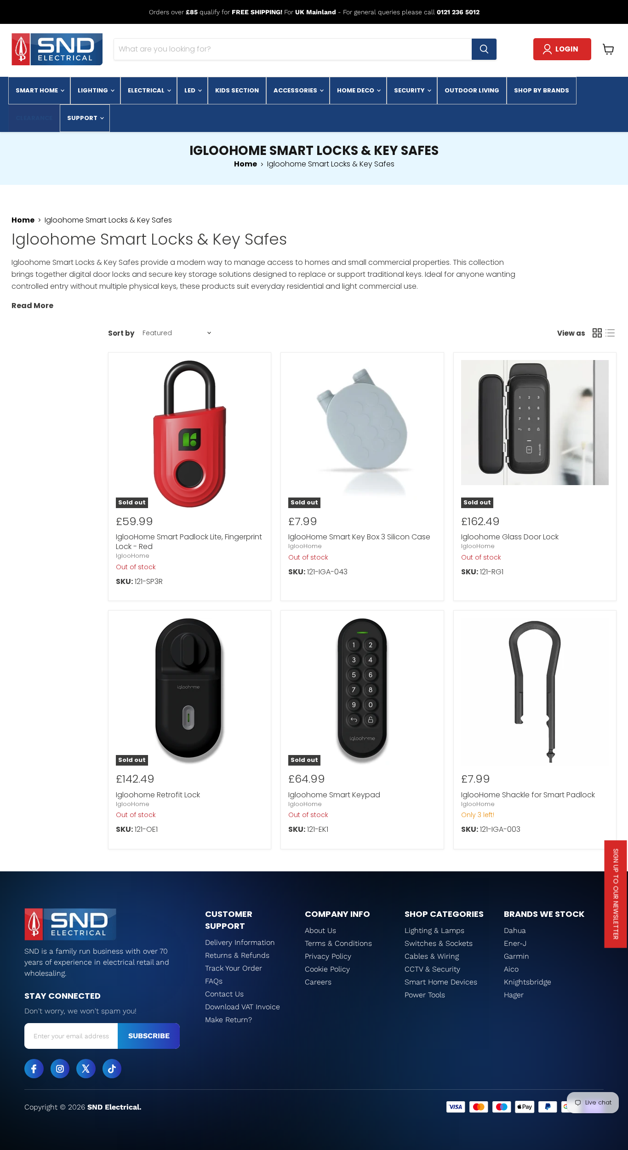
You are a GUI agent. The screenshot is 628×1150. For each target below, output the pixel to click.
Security (410, 90)
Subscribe (149, 1035)
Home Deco (356, 90)
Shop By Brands (541, 90)
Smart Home (37, 90)
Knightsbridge (527, 982)
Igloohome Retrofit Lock (158, 795)
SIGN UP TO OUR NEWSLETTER (616, 894)
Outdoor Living (472, 90)
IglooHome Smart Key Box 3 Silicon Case (359, 537)
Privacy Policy (328, 956)
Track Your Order (233, 968)
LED (190, 90)
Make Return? (228, 1019)
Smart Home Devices (441, 982)
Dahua (515, 930)
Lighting (93, 90)
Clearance (34, 118)
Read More (32, 305)
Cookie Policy (327, 969)
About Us (320, 930)
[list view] (610, 332)
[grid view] (597, 332)
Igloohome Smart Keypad (334, 795)
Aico (511, 969)
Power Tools (425, 994)
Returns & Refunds (237, 955)
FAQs (214, 981)
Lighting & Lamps (434, 930)
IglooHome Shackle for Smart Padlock (528, 795)
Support (83, 118)
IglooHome (132, 555)
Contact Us (224, 994)
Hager (514, 994)
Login (566, 49)
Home (245, 164)
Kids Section (237, 90)
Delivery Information (240, 942)
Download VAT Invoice (242, 1006)
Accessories (296, 90)
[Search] (484, 49)
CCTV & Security (432, 969)
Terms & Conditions (338, 943)
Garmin (516, 956)
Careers (318, 982)
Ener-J (515, 943)
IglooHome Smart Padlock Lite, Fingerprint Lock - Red (189, 542)
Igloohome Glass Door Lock (510, 537)
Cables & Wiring (432, 956)
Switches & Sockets (439, 943)
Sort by (121, 333)
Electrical (147, 90)
